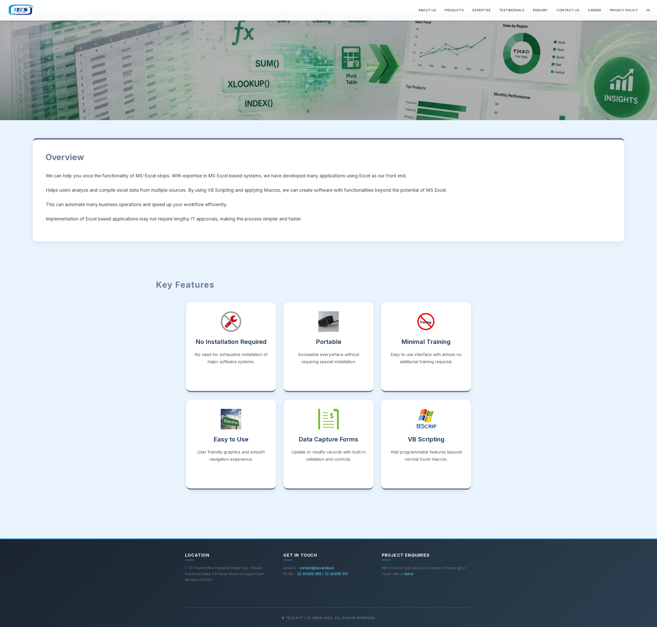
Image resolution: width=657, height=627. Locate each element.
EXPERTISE (481, 10)
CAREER (594, 10)
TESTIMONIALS (512, 10)
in (648, 10)
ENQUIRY (540, 10)
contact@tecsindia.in (316, 568)
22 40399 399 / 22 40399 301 (322, 574)
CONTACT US (568, 10)
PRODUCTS (454, 10)
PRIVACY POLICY (624, 10)
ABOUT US (428, 10)
